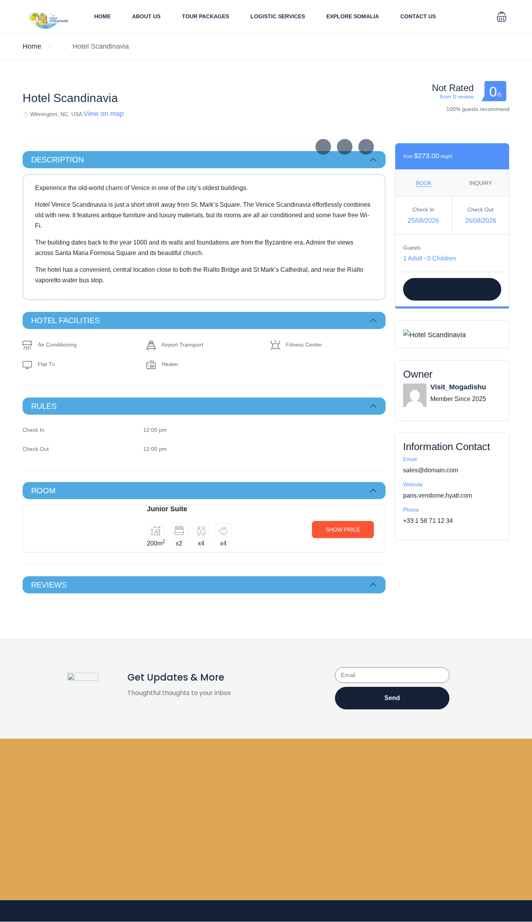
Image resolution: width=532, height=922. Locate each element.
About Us (146, 16)
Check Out (480, 209)
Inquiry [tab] (480, 183)
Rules (43, 406)
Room (43, 490)
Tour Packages (205, 16)
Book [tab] (424, 183)
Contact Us (418, 16)
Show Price (343, 529)
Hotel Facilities (65, 320)
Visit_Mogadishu (458, 387)
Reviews (49, 585)
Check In (423, 209)
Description (57, 159)
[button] (502, 16)
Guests (412, 248)
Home (102, 16)
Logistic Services (277, 16)
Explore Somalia (352, 16)
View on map (103, 114)
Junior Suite (167, 509)
